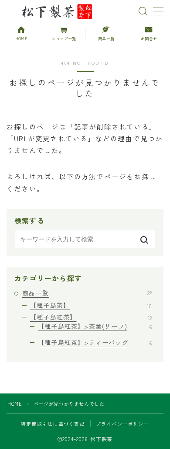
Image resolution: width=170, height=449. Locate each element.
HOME (14, 403)
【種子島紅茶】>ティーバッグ (95, 342)
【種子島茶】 (91, 305)
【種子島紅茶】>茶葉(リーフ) (95, 326)
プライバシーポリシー (122, 423)
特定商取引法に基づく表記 (53, 423)
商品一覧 (87, 293)
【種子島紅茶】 (91, 317)
